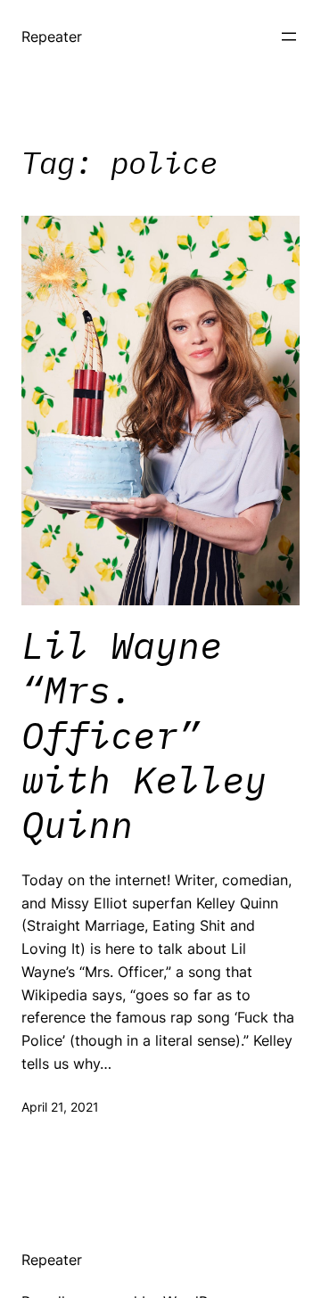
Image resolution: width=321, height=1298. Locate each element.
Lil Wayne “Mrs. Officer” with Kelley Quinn (144, 735)
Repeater (51, 36)
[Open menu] (289, 36)
